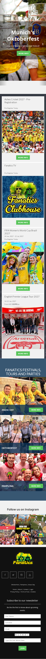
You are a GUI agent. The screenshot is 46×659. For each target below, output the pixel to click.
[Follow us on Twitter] (13, 575)
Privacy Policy (14, 592)
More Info (24, 53)
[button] (3, 42)
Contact (25, 589)
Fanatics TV (10, 165)
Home (15, 589)
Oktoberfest (15, 585)
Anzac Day (31, 585)
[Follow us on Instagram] (21, 575)
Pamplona (23, 585)
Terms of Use (25, 592)
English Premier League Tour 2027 (22, 296)
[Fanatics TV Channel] (30, 575)
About (20, 589)
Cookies (33, 592)
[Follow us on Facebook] (5, 575)
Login (31, 589)
